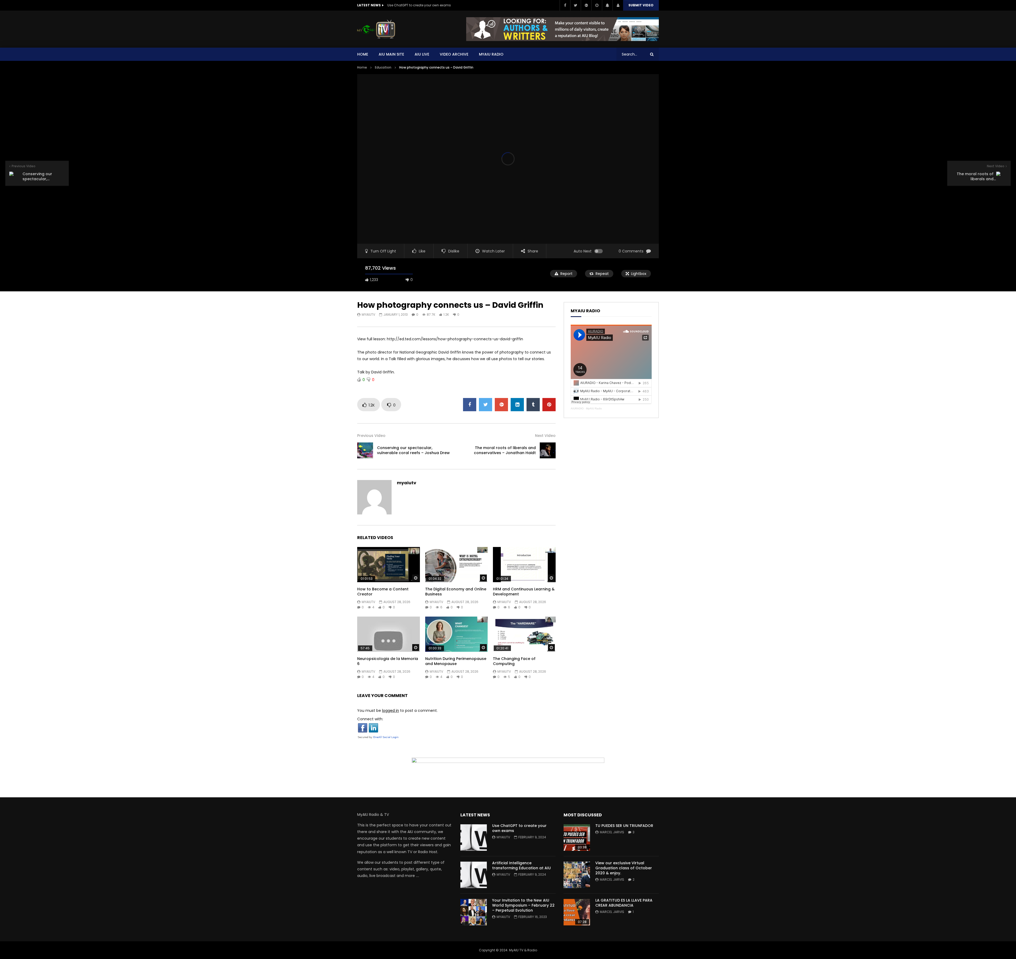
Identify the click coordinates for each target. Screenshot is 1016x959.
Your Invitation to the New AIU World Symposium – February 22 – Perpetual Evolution (523, 905)
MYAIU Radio (491, 54)
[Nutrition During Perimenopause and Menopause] (456, 634)
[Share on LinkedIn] (517, 404)
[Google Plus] (586, 5)
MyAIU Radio (594, 408)
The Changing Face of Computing (514, 661)
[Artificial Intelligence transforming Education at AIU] (473, 875)
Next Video (545, 435)
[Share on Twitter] (485, 404)
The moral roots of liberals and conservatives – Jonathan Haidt (505, 450)
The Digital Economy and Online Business (455, 591)
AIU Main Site (391, 54)
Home (362, 54)
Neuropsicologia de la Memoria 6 (387, 661)
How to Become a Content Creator (383, 591)
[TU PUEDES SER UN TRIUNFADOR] (577, 837)
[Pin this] (549, 404)
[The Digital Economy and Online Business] (456, 564)
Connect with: (370, 719)
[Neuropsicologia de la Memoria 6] (388, 634)
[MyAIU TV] (376, 29)
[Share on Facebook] (469, 404)
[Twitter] (575, 5)
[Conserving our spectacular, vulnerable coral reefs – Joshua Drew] (365, 450)
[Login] (618, 5)
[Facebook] (565, 5)
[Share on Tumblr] (533, 404)
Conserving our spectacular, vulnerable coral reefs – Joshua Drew (413, 450)
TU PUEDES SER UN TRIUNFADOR (624, 825)
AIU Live (422, 54)
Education (383, 67)
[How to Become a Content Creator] (388, 564)
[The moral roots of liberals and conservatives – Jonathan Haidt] (548, 450)
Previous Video (371, 435)
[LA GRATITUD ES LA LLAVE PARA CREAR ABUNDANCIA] (577, 912)
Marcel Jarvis (612, 832)
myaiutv (368, 314)
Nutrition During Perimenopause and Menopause (455, 661)
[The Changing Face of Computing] (524, 634)
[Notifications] (607, 5)
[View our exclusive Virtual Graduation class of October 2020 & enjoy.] (577, 875)
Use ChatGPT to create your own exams (419, 5)
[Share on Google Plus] (501, 404)
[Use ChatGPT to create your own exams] (473, 837)
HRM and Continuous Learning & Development (524, 591)
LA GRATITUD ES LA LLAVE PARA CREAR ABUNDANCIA (623, 903)
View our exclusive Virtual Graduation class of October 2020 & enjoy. (623, 868)
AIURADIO (577, 408)
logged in (390, 710)
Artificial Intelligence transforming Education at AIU (521, 865)
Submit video (641, 5)
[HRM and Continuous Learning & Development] (524, 564)
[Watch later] (596, 5)
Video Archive (454, 54)
